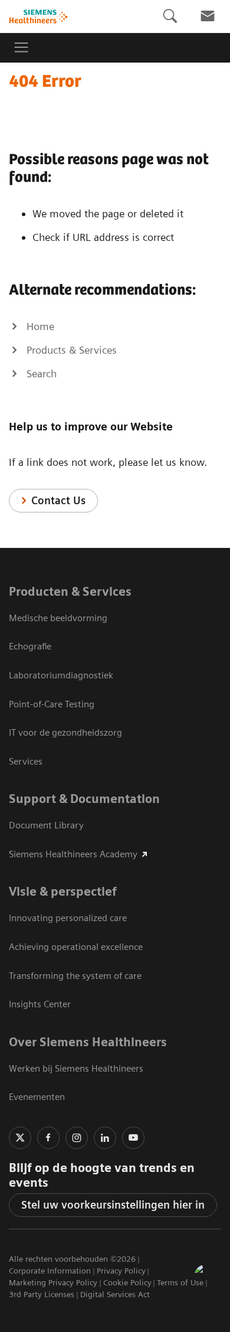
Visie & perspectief (63, 891)
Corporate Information (50, 1270)
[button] (208, 1278)
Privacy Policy (121, 1270)
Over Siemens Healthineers (88, 1042)
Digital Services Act (115, 1294)
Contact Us (58, 500)
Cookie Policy (127, 1282)
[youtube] (133, 1138)
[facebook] (48, 1138)
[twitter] (20, 1138)
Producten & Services (70, 592)
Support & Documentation (84, 799)
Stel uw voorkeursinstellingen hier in (113, 1205)
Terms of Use (180, 1282)
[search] (170, 16)
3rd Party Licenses (41, 1294)
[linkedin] (105, 1138)
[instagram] (76, 1138)
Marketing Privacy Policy (53, 1282)
